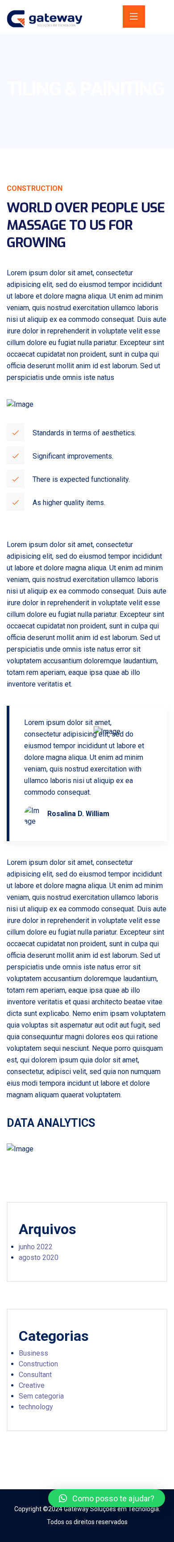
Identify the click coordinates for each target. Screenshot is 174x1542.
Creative (32, 1385)
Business (33, 1353)
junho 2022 (36, 1247)
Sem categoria (41, 1396)
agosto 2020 (38, 1257)
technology (36, 1407)
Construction (38, 1364)
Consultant (35, 1374)
